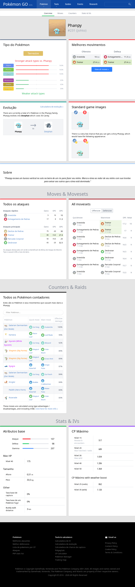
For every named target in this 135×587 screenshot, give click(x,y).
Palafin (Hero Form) (17, 390)
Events (80, 4)
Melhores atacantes (21, 541)
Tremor (80, 62)
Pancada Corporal (16, 239)
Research (93, 4)
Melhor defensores (21, 544)
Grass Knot (49, 359)
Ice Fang (36, 327)
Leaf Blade (49, 335)
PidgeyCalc (60, 550)
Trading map (60, 560)
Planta (8, 69)
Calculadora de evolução (66, 544)
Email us (112, 537)
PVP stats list (18, 553)
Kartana (12, 335)
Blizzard (48, 343)
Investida (81, 57)
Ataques (16, 550)
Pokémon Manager (63, 556)
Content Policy (111, 546)
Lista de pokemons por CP (24, 547)
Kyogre (11, 366)
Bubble (35, 382)
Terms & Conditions (113, 552)
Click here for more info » (46, 408)
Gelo (8, 74)
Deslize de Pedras (16, 231)
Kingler (11, 382)
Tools (56, 4)
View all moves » (102, 69)
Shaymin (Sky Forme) (17, 350)
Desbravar (12, 242)
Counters (72, 13)
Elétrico (8, 88)
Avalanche (49, 327)
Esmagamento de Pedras (119, 57)
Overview (48, 13)
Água (8, 65)
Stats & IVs (86, 13)
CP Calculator (61, 553)
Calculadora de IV (63, 541)
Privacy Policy (111, 543)
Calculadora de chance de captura (70, 547)
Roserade (12, 397)
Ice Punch (48, 374)
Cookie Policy (110, 549)
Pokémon (44, 4)
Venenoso (8, 80)
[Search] (130, 4)
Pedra (8, 84)
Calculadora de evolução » (51, 106)
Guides (68, 4)
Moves (60, 13)
